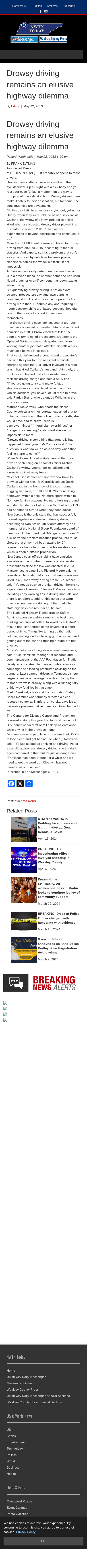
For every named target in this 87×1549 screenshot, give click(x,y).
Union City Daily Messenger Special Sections (38, 1396)
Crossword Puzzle (19, 1501)
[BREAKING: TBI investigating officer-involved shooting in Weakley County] (24, 859)
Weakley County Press (23, 1389)
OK (43, 1541)
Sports (11, 1436)
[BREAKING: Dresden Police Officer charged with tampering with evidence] (24, 921)
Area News (28, 801)
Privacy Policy (25, 1532)
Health (11, 1473)
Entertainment (17, 1442)
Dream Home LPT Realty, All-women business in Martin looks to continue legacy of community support (59, 888)
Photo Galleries (17, 1514)
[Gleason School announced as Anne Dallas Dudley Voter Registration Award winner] (24, 950)
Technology (15, 1448)
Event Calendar (18, 1507)
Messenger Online (20, 1383)
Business (13, 1467)
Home (11, 1370)
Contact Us (19, 6)
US (9, 1429)
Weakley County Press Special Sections (35, 1402)
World (11, 1461)
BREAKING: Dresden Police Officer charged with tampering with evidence (58, 918)
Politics (12, 1455)
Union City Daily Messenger (26, 1377)
